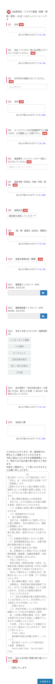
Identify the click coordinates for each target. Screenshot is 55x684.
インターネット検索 (19, 339)
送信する (46, 681)
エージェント (19, 352)
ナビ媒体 (19, 346)
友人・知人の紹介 (19, 365)
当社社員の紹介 (19, 359)
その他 (19, 372)
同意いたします (19, 667)
